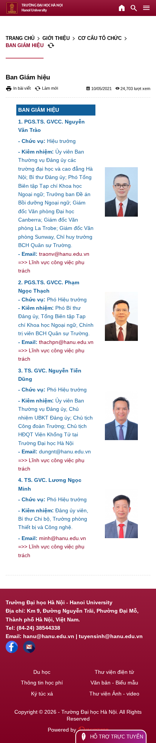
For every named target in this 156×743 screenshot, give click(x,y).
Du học (41, 672)
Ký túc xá (42, 694)
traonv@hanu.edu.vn (64, 254)
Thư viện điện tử (114, 672)
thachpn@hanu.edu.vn (66, 342)
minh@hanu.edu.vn (62, 538)
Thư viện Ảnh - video (114, 694)
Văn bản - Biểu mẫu (114, 683)
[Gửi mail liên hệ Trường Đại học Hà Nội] (29, 651)
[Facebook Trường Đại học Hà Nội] (12, 651)
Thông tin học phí (42, 683)
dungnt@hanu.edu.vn (65, 451)
